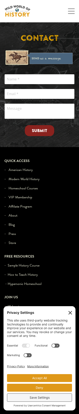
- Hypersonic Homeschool (23, 283)
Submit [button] (39, 130)
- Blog (9, 224)
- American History (18, 169)
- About (10, 215)
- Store (10, 242)
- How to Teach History (21, 274)
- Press (10, 233)
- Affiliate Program (18, 206)
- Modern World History (22, 178)
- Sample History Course (22, 265)
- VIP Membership (18, 197)
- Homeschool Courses (21, 188)
